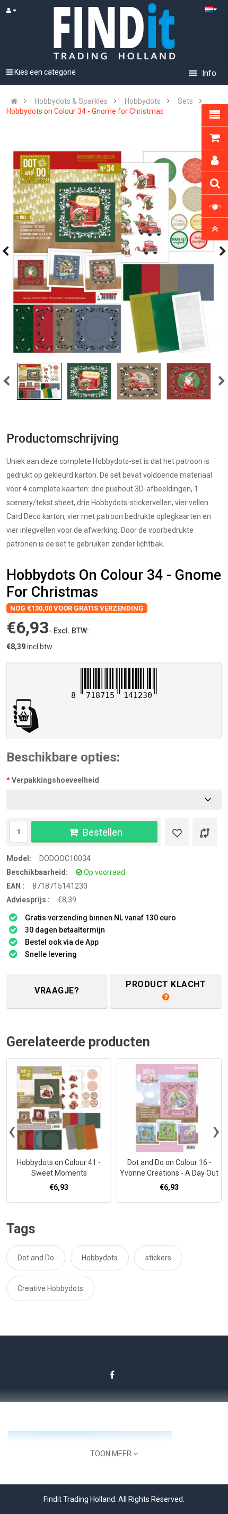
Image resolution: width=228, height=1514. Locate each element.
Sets (185, 101)
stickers (158, 1257)
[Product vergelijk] (204, 832)
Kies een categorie (44, 72)
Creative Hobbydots (50, 1288)
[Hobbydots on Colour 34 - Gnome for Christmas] (114, 251)
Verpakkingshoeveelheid (55, 780)
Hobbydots (143, 101)
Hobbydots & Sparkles (71, 101)
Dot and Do (35, 1257)
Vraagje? (56, 991)
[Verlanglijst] (177, 832)
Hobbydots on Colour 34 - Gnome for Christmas (85, 111)
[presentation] (12, 1130)
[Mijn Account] (16, 10)
